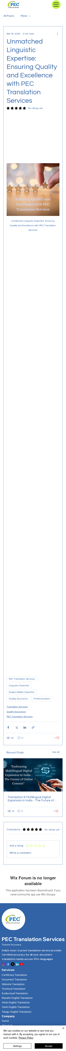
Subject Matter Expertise (21, 692)
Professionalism (42, 698)
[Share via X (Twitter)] (16, 727)
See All (56, 752)
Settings (17, 1046)
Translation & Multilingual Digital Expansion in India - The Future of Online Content (31, 799)
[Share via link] (33, 727)
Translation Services (17, 706)
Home (5, 1020)
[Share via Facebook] (8, 727)
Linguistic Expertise (19, 685)
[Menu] (56, 4)
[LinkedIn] (17, 964)
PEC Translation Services (22, 678)
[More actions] (57, 34)
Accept (48, 1046)
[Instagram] (3, 964)
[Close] (61, 1030)
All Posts (8, 16)
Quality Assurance (18, 698)
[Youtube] (22, 964)
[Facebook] (8, 964)
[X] (13, 964)
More (24, 16)
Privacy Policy (26, 1037)
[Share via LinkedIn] (24, 727)
